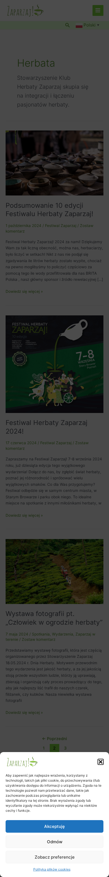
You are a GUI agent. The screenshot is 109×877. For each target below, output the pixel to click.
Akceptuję (54, 826)
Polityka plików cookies (51, 869)
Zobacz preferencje (55, 857)
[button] (100, 762)
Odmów (54, 841)
